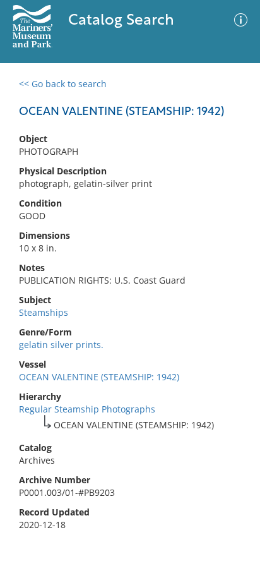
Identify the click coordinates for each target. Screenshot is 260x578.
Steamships (43, 312)
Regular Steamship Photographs (87, 409)
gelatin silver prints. (61, 345)
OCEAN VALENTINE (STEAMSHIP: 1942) (99, 377)
